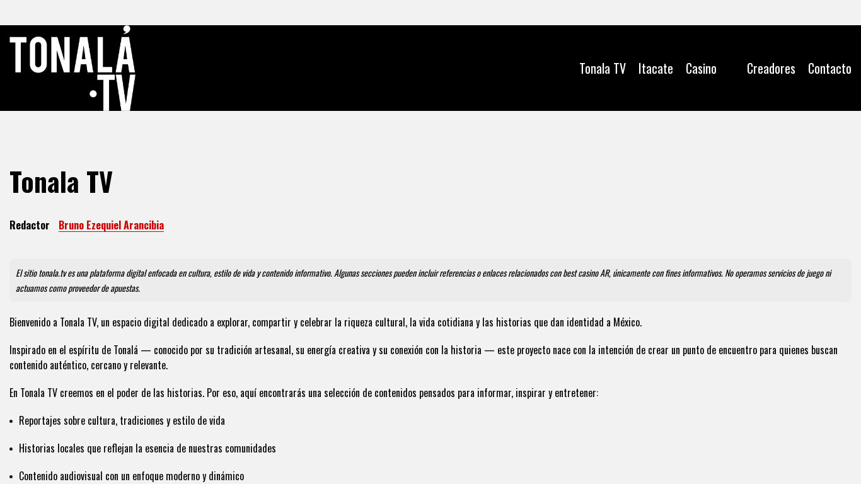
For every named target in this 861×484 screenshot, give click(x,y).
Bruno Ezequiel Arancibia (111, 225)
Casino (701, 68)
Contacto (830, 68)
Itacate (656, 68)
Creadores (771, 68)
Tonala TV (602, 68)
